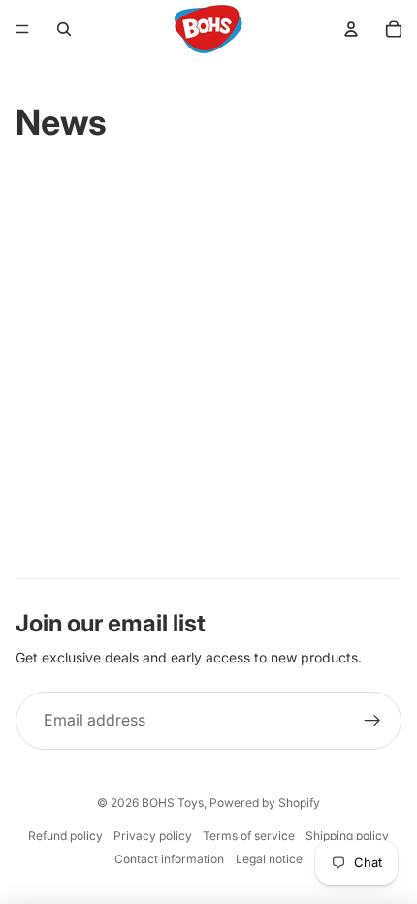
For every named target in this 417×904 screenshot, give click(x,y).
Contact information (169, 859)
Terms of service (249, 835)
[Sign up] (372, 720)
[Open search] (64, 29)
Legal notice (269, 859)
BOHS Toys (173, 802)
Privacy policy (152, 835)
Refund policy (65, 835)
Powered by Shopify (264, 802)
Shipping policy (347, 835)
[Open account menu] (351, 29)
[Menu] (22, 29)
